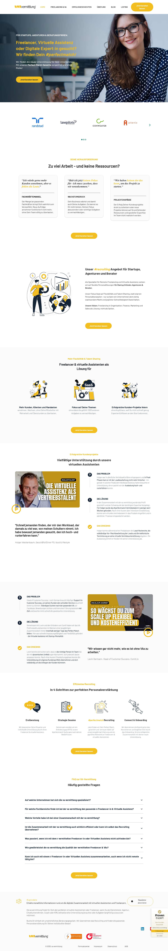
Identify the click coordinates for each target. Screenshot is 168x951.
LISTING (124, 7)
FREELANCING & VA (58, 7)
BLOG (113, 7)
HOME (42, 7)
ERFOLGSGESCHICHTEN (82, 7)
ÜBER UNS (101, 7)
